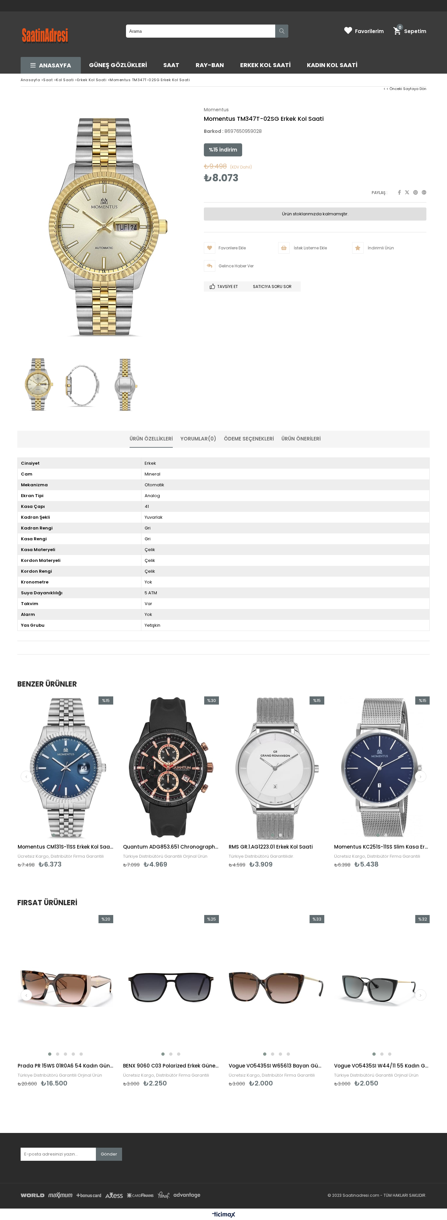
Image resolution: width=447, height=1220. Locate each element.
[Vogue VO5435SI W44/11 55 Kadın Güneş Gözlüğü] (382, 987)
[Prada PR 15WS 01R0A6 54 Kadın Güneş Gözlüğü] (66, 987)
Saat (171, 65)
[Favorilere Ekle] (65, 1001)
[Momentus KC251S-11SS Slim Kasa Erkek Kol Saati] (382, 768)
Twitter (407, 192)
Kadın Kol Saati (332, 65)
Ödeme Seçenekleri (249, 438)
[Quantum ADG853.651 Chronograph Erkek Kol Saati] (171, 768)
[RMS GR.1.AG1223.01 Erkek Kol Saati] (277, 768)
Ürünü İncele (88, 782)
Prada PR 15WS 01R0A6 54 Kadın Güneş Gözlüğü (66, 1065)
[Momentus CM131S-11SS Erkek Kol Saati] (66, 768)
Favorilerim (369, 31)
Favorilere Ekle (65, 782)
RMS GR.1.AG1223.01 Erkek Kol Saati (271, 846)
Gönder (109, 1154)
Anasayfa (55, 65)
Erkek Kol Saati (265, 65)
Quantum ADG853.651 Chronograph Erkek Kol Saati (171, 846)
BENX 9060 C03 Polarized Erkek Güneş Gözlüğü (171, 1065)
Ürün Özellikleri (151, 438)
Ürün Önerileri (301, 438)
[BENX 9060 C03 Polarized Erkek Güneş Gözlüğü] (171, 987)
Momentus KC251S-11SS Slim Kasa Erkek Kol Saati (382, 846)
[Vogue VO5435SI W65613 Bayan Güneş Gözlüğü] (277, 987)
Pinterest (415, 192)
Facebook (399, 192)
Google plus (424, 192)
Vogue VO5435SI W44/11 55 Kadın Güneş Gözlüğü (382, 1065)
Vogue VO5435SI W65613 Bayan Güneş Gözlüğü (277, 1065)
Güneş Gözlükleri (118, 65)
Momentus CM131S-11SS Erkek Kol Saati (66, 846)
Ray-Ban (210, 65)
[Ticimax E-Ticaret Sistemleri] (223, 1215)
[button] (54, 835)
